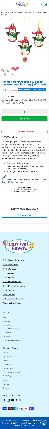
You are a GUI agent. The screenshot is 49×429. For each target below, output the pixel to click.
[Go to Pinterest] (20, 400)
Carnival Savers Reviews (12, 340)
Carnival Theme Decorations (14, 286)
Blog (4, 317)
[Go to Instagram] (8, 400)
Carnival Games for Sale (12, 282)
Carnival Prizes (8, 277)
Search (5, 380)
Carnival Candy (8, 273)
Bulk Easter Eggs (9, 269)
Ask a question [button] (24, 215)
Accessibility (7, 325)
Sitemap (6, 384)
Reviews (6, 388)
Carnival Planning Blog (11, 329)
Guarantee (7, 336)
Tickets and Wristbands (12, 303)
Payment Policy (9, 364)
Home (3, 13)
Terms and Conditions (11, 372)
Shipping (6, 352)
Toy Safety (7, 376)
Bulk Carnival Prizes (10, 264)
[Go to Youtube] (12, 400)
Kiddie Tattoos (8, 290)
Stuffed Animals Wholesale (13, 299)
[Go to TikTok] (16, 400)
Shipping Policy (9, 356)
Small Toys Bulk (9, 294)
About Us (6, 321)
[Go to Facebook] (4, 400)
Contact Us (7, 333)
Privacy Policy (8, 368)
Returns (6, 360)
